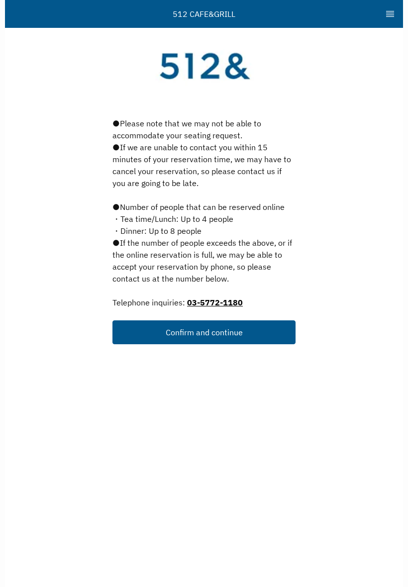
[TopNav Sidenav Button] (390, 14)
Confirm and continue (204, 332)
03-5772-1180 (215, 302)
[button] (204, 332)
